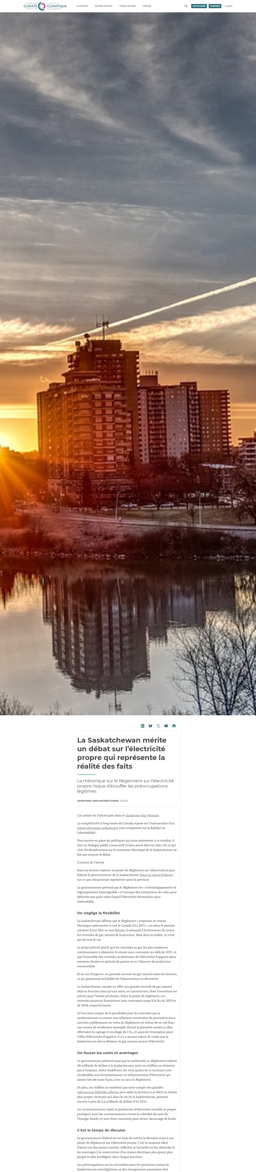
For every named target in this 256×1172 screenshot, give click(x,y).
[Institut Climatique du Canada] (45, 6)
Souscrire (199, 6)
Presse (147, 6)
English (228, 6)
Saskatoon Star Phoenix (142, 815)
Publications (127, 6)
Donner (215, 6)
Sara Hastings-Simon (105, 800)
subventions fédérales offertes (98, 1092)
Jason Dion (84, 800)
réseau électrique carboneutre (97, 828)
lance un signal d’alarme (156, 875)
